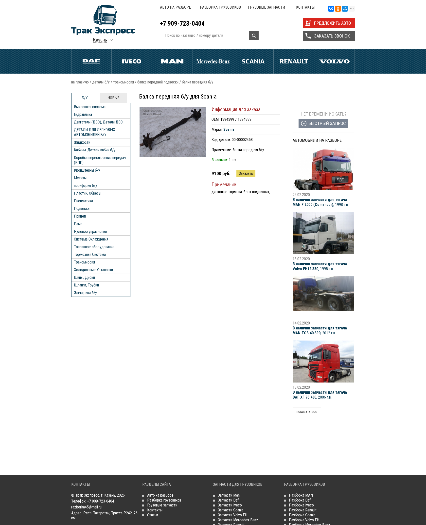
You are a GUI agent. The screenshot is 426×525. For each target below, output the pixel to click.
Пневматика (83, 201)
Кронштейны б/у (87, 170)
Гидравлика (83, 114)
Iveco (132, 61)
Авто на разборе (175, 7)
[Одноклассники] (338, 9)
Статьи (152, 515)
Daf (91, 61)
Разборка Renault (303, 510)
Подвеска (81, 208)
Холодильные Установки (93, 269)
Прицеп (80, 216)
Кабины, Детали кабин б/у (94, 150)
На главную (80, 82)
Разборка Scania (302, 515)
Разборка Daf (300, 500)
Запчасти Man (229, 495)
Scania (253, 61)
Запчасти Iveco (230, 505)
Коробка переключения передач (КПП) (100, 160)
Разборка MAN (301, 495)
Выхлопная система (90, 106)
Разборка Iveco (301, 505)
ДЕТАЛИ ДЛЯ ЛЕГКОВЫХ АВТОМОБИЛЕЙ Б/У (94, 132)
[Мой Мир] (345, 9)
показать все (307, 411)
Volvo (334, 61)
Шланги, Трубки (86, 285)
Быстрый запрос (327, 123)
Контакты (305, 7)
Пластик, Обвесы (87, 193)
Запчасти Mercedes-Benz (238, 520)
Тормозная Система (90, 254)
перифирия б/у (85, 185)
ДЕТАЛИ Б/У (101, 82)
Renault (294, 61)
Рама (78, 224)
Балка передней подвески (157, 82)
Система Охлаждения (91, 239)
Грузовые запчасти (266, 7)
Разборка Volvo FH (304, 520)
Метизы (80, 178)
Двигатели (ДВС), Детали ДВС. (99, 122)
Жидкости (82, 142)
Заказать (246, 173)
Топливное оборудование (94, 246)
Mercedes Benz (213, 61)
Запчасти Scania (230, 510)
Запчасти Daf (228, 500)
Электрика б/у (85, 292)
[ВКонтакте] (331, 9)
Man (172, 61)
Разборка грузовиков (220, 7)
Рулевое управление (90, 231)
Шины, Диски (84, 277)
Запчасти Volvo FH (232, 515)
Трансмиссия (123, 82)
